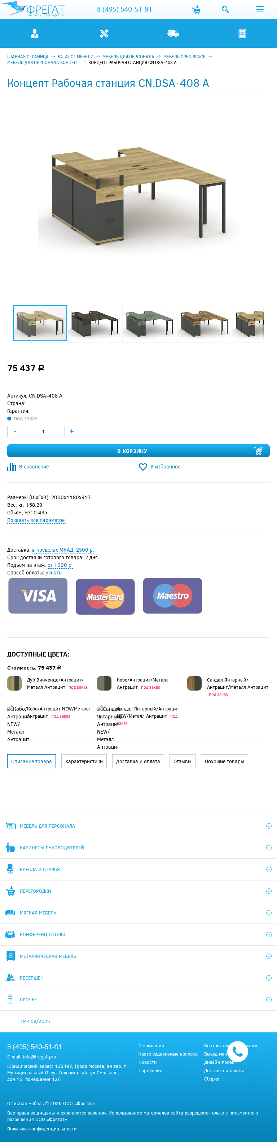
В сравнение (34, 466)
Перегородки (35, 891)
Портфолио (150, 1070)
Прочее (28, 999)
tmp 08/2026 (35, 1021)
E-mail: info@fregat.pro (31, 1056)
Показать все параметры (36, 520)
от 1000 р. (60, 564)
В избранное (165, 466)
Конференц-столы (42, 934)
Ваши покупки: (196, 9)
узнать (53, 572)
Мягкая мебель (38, 912)
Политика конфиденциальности (42, 1128)
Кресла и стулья (40, 869)
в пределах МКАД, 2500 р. (63, 549)
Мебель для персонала (47, 826)
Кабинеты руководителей (52, 847)
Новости (147, 1062)
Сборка (211, 1079)
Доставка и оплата (224, 1070)
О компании (151, 1045)
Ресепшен (32, 978)
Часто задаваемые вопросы (168, 1054)
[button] (257, 99)
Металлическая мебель (48, 956)
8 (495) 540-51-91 (124, 9)
